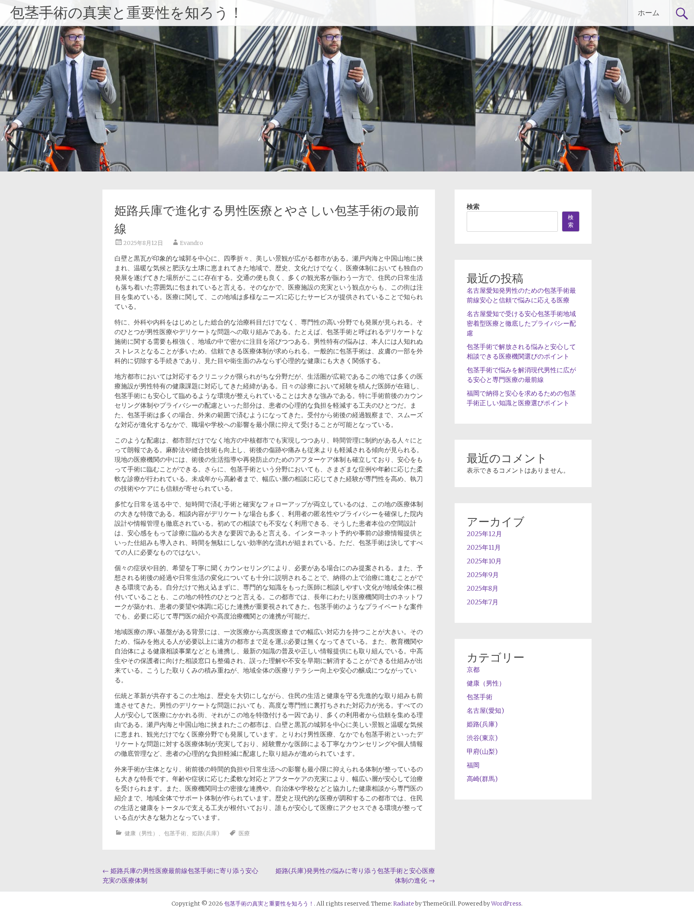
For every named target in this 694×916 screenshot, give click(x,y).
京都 (473, 669)
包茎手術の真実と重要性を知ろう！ (126, 12)
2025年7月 (482, 602)
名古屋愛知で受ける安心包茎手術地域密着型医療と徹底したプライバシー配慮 (521, 323)
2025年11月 (484, 547)
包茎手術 (175, 833)
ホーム (648, 12)
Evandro (191, 243)
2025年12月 (484, 534)
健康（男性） (141, 833)
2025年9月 (483, 575)
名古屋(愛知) (485, 710)
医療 (244, 833)
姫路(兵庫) (205, 833)
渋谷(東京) (482, 738)
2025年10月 (484, 561)
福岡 (473, 765)
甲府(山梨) (482, 751)
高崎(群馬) (482, 779)
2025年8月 (482, 588)
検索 (473, 206)
